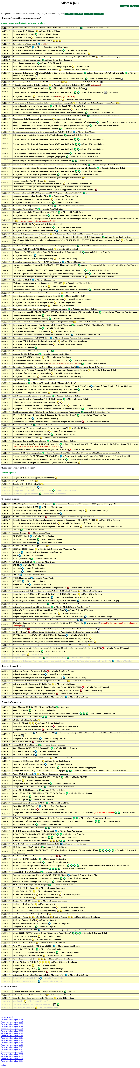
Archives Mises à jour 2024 (12, 1022)
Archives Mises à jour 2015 (12, 1040)
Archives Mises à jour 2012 (12, 1047)
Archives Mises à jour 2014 (12, 1042)
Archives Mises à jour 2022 (12, 1026)
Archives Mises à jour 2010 (12, 1052)
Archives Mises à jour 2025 (12, 1019)
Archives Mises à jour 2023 (12, 1024)
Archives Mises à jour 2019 (12, 1033)
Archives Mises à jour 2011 (12, 1049)
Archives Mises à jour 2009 (12, 1054)
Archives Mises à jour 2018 (12, 1036)
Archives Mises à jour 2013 (12, 1045)
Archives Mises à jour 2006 (12, 1061)
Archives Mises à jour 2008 (12, 1056)
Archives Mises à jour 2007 (12, 1059)
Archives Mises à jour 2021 (12, 1029)
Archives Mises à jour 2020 (12, 1031)
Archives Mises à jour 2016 (12, 1038)
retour (4, 1065)
